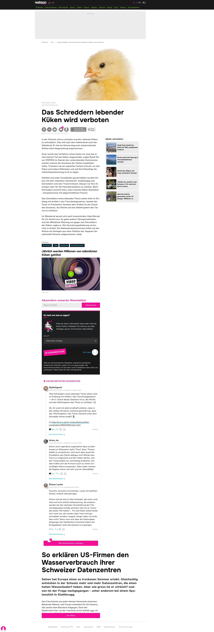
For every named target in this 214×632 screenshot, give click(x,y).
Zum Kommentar (56, 434)
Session (64, 245)
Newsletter (52, 627)
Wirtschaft (63, 7)
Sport (72, 7)
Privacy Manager (126, 627)
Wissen (102, 7)
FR (139, 3)
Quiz (116, 7)
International (51, 7)
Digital (94, 7)
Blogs (109, 7)
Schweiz (39, 7)
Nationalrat (77, 245)
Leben (79, 7)
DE (134, 3)
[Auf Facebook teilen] (44, 129)
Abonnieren (90, 305)
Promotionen (133, 7)
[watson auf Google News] (91, 129)
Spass (86, 7)
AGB (99, 627)
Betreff (46, 336)
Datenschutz (109, 627)
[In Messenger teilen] (49, 129)
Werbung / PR (67, 627)
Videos (123, 7)
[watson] (40, 2)
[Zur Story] (90, 584)
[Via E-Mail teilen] (54, 129)
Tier (52, 42)
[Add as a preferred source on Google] (78, 129)
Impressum (88, 627)
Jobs (78, 627)
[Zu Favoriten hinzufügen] (66, 129)
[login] (3, 628)
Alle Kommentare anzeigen (70, 543)
